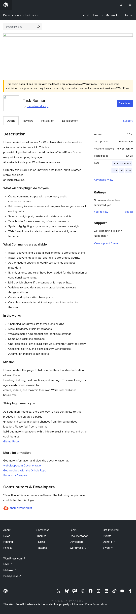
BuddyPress (12, 576)
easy (114, 170)
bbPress (10, 570)
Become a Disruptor (15, 475)
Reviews (28, 120)
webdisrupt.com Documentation (22, 465)
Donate (109, 541)
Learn (73, 530)
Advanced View (103, 179)
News (6, 536)
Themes (41, 536)
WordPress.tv (79, 547)
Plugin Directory (12, 15)
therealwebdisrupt (37, 106)
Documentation (79, 536)
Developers (76, 541)
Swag (108, 547)
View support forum (106, 243)
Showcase (42, 530)
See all (129, 211)
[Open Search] (120, 5)
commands (125, 163)
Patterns (41, 547)
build (115, 163)
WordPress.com (14, 558)
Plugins (40, 541)
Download (125, 103)
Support (128, 120)
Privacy (7, 547)
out (121, 170)
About (7, 530)
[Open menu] (130, 5)
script (128, 170)
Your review (101, 211)
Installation (47, 120)
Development (70, 120)
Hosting (8, 541)
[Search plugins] (38, 26)
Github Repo (11, 441)
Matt (8, 564)
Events (107, 536)
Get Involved (111, 530)
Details (11, 120)
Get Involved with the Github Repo (24, 470)
